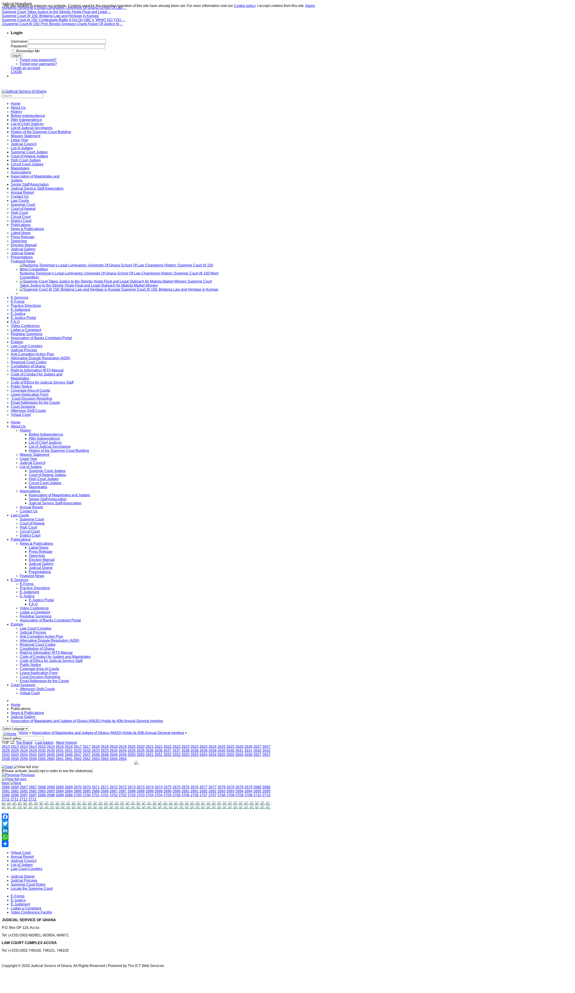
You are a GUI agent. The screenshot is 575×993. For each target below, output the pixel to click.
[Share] (136, 843)
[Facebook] (136, 816)
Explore (17, 624)
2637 (168, 751)
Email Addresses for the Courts (44, 681)
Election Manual (42, 560)
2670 (78, 787)
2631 (60, 751)
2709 (239, 795)
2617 (78, 747)
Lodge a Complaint (35, 612)
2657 (257, 755)
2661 (60, 759)
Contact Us (29, 511)
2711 (6, 799)
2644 (24, 755)
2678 (221, 787)
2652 (168, 755)
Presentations (40, 572)
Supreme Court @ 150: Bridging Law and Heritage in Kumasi (50, 16)
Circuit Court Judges (45, 483)
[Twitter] (136, 823)
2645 (42, 755)
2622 (168, 747)
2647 (78, 755)
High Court (28, 527)
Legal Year (28, 459)
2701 (96, 795)
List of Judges (31, 467)
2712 (23, 799)
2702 (114, 795)
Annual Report (31, 507)
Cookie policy (244, 6)
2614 (24, 747)
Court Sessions (23, 685)
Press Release (40, 552)
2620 (132, 747)
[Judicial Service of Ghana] (24, 91)
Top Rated (24, 743)
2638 (185, 751)
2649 (114, 755)
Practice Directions (35, 588)
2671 (96, 787)
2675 (168, 787)
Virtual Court (30, 693)
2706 (185, 795)
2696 (6, 795)
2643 (6, 755)
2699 (60, 795)
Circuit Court (30, 531)
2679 (239, 787)
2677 (203, 787)
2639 (203, 751)
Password (19, 46)
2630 (42, 751)
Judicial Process (33, 632)
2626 (239, 747)
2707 (203, 795)
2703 (132, 795)
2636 (150, 751)
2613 (6, 747)
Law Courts (20, 515)
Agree (310, 6)
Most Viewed (66, 743)
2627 (257, 747)
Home (15, 422)
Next (5, 783)
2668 (42, 787)
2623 (185, 747)
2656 (239, 755)
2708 (221, 795)
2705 (168, 795)
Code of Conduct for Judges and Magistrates (55, 657)
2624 (203, 747)
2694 (239, 791)
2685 (78, 791)
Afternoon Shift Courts (37, 689)
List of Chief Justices (45, 442)
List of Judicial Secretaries (50, 446)
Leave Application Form (39, 673)
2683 (42, 791)
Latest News (39, 547)
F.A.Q (33, 604)
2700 (78, 795)
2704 (150, 795)
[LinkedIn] (136, 830)
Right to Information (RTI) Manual (46, 653)
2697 (24, 795)
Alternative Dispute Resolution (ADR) (49, 640)
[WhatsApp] (136, 837)
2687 (114, 791)
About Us (18, 426)
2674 (150, 787)
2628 (6, 751)
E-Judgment (29, 592)
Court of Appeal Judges (47, 475)
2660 (42, 759)
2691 (185, 791)
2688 (132, 791)
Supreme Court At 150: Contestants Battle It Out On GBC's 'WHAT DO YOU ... (63, 20)
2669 (60, 787)
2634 (114, 751)
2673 (132, 787)
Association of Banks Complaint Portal (50, 620)
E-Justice (27, 596)
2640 (221, 751)
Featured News (32, 576)
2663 (96, 759)
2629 (24, 751)
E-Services (19, 580)
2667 (24, 787)
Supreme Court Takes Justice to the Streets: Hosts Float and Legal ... (56, 12)
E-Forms (26, 584)
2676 (185, 787)
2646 (60, 755)
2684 (60, 791)
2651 (150, 755)
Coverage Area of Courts (39, 669)
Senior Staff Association (48, 499)
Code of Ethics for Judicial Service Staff (51, 661)
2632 (78, 751)
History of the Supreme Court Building (59, 451)
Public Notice (30, 665)
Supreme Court (32, 519)
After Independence (44, 438)
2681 (6, 791)
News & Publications (36, 543)
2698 (42, 795)
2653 (185, 755)
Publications (21, 539)
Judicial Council (32, 463)
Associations (30, 491)
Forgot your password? (38, 60)
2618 (96, 747)
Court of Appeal (32, 523)
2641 (239, 751)
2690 (168, 791)
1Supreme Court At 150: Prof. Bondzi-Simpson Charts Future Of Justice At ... (62, 24)
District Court (30, 535)
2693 (221, 791)
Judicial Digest (40, 568)
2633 (96, 751)
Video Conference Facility (31, 912)
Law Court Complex (35, 628)
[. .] (136, 763)
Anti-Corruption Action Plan (41, 636)
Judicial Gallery (41, 564)
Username (19, 41)
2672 (114, 787)
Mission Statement (34, 455)
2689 (150, 791)
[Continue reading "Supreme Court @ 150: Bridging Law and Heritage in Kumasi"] (70, 289)
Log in (16, 55)
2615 (42, 747)
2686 (96, 791)
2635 (132, 751)
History (25, 430)
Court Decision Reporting (40, 677)
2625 (221, 747)
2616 (60, 747)
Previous (27, 775)
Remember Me (28, 51)
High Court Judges (44, 479)
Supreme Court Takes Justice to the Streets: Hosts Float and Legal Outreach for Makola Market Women (116, 283)
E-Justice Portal (41, 600)
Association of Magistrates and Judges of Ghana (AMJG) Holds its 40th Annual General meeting (87, 721)
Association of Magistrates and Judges (59, 495)
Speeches (37, 556)
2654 (203, 755)
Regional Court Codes (37, 644)
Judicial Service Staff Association (55, 503)
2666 (6, 787)
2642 (257, 751)
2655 (221, 755)
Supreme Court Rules (28, 884)
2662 (78, 759)
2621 (150, 747)
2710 (257, 795)
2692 (203, 791)
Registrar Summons (35, 616)
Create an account (25, 68)
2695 (257, 791)
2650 (132, 755)
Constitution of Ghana (37, 648)
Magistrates (38, 487)
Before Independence (46, 434)
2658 (6, 759)
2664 (114, 759)
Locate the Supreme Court (32, 888)
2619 (114, 747)
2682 (24, 791)
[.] (4, 803)
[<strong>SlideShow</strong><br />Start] (7, 767)
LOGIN (16, 72)
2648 (96, 755)
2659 (24, 759)
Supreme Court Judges (47, 471)
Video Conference (34, 608)
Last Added (44, 743)
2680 (257, 787)
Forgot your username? (38, 64)
